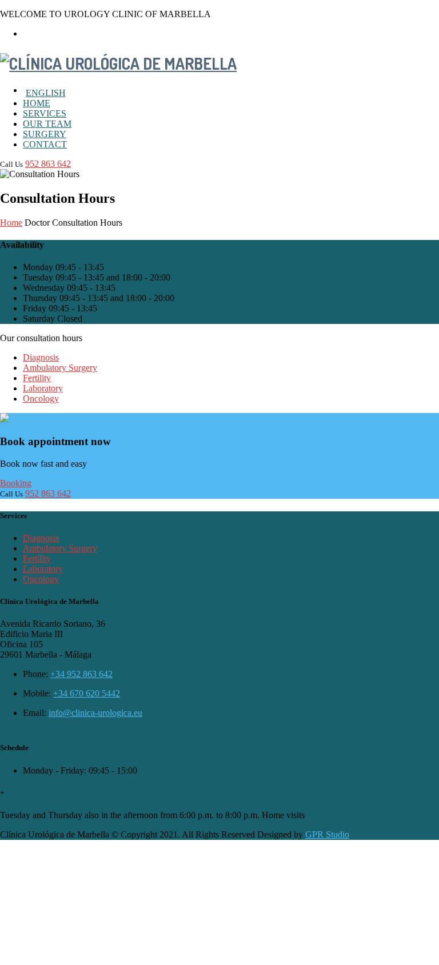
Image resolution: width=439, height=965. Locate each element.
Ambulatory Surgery (60, 368)
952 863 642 (48, 164)
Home (36, 103)
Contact (45, 144)
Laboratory (43, 388)
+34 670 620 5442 (86, 693)
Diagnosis (41, 357)
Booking (15, 483)
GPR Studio (327, 834)
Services (44, 113)
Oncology (41, 398)
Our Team (47, 124)
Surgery (44, 134)
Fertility (37, 378)
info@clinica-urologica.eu (95, 713)
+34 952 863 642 (81, 674)
